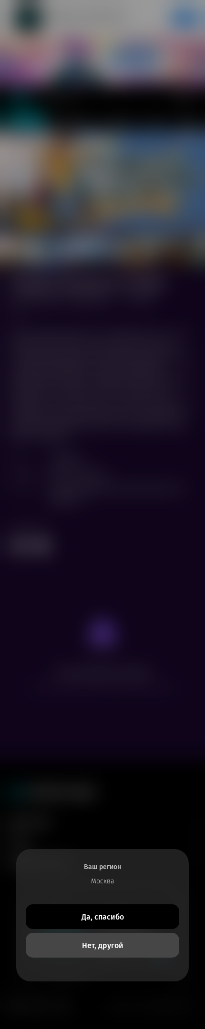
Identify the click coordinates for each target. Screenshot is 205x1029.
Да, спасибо (103, 916)
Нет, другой (102, 945)
